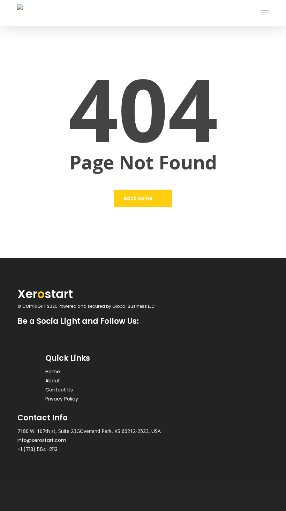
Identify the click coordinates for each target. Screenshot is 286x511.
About (52, 380)
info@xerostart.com (41, 440)
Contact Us (59, 389)
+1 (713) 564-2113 (37, 449)
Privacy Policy (61, 398)
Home (52, 371)
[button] (265, 12)
